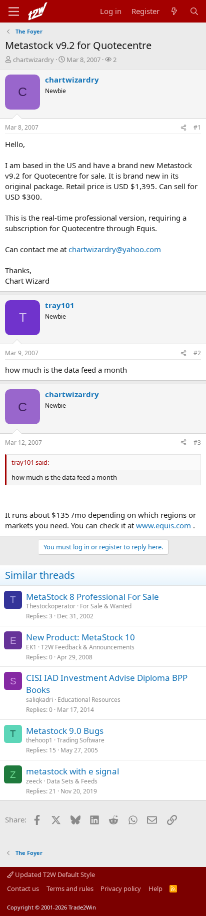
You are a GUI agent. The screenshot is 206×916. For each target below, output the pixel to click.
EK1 (31, 647)
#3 (197, 442)
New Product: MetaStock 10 (80, 637)
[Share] (183, 128)
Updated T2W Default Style (54, 874)
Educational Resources (89, 699)
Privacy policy (120, 888)
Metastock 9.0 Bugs (65, 730)
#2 (197, 353)
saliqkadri (39, 699)
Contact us (23, 888)
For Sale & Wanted (106, 606)
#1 (197, 127)
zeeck (34, 781)
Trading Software (80, 740)
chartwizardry (33, 59)
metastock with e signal (72, 771)
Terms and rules (70, 888)
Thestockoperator (51, 606)
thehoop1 (39, 740)
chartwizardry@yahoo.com (114, 249)
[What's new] (174, 11)
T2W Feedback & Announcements (87, 647)
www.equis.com (163, 525)
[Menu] (14, 12)
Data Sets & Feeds (72, 781)
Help (155, 888)
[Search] (194, 11)
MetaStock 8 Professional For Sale (92, 596)
